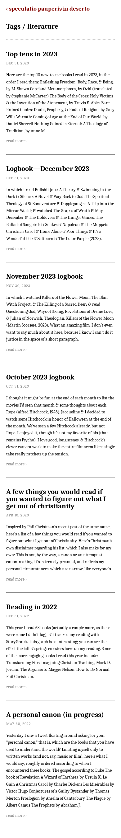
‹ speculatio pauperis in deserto (48, 8)
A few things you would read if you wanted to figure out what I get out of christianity (56, 499)
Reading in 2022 (31, 607)
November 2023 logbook (44, 276)
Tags (13, 26)
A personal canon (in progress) (55, 715)
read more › (16, 141)
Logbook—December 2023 (47, 169)
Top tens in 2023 (31, 54)
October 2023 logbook (40, 377)
